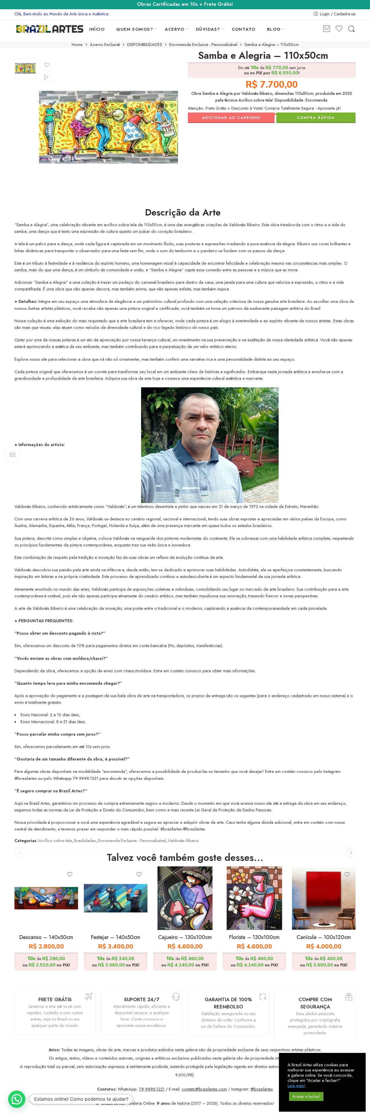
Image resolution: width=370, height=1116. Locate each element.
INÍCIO (97, 29)
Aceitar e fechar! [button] (306, 1096)
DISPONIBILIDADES (144, 45)
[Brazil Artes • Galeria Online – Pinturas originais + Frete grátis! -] (49, 29)
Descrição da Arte (183, 212)
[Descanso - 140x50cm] (46, 898)
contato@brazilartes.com (204, 1089)
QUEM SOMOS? (134, 29)
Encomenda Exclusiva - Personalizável (203, 45)
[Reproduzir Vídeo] (46, 77)
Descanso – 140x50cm (46, 937)
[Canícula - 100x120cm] (324, 898)
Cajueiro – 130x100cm (185, 937)
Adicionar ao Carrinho (231, 117)
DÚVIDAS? (208, 29)
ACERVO (174, 29)
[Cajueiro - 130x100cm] (185, 898)
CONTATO (244, 29)
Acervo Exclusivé (105, 45)
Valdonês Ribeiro (183, 840)
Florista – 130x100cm (254, 937)
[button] (16, 1099)
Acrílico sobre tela (55, 840)
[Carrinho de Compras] (327, 29)
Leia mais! (297, 1085)
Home (77, 45)
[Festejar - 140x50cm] (115, 898)
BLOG (274, 29)
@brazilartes (262, 1089)
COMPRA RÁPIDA (316, 117)
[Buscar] (351, 29)
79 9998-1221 (151, 1089)
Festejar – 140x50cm (115, 937)
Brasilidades (85, 840)
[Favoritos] (46, 65)
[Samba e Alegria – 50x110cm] (25, 68)
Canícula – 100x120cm (324, 937)
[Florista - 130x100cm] (254, 898)
